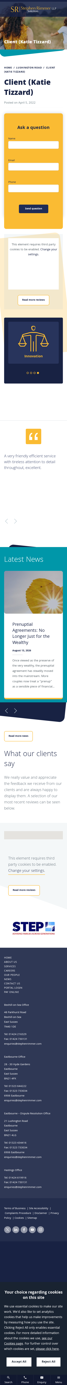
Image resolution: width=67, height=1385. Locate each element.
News (8, 979)
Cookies (19, 1218)
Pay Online (11, 992)
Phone (12, 182)
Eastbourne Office (14, 1057)
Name (11, 139)
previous (15, 928)
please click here (47, 1349)
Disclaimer (41, 1213)
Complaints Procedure (18, 1213)
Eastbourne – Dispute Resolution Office (27, 1114)
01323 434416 (17, 1143)
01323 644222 (17, 1086)
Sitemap (32, 1218)
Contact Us (12, 984)
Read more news (18, 736)
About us (10, 962)
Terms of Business (15, 1208)
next (51, 928)
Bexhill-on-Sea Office (16, 1005)
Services (10, 967)
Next (14, 710)
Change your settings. (26, 871)
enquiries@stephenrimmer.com (23, 1044)
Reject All (48, 1361)
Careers (9, 971)
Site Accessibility (38, 1208)
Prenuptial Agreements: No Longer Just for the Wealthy (31, 634)
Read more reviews (33, 300)
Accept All (19, 1361)
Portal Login (13, 988)
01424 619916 (17, 1178)
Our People (12, 975)
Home (8, 68)
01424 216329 (17, 1034)
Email (11, 160)
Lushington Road (29, 68)
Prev (7, 710)
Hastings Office (13, 1170)
